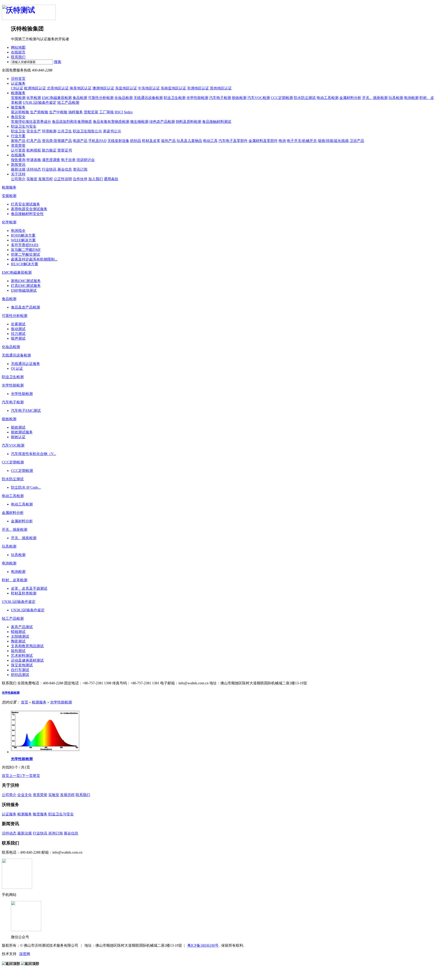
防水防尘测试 (305, 98)
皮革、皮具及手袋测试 (29, 588)
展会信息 (64, 169)
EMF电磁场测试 (24, 290)
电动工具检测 (327, 98)
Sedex (128, 112)
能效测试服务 (22, 432)
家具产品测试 (22, 627)
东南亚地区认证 (173, 88)
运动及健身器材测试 (27, 660)
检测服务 (18, 93)
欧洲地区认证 (35, 88)
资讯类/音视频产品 (57, 141)
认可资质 (18, 150)
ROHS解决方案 (23, 235)
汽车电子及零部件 (233, 141)
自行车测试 (20, 670)
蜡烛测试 (18, 632)
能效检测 (239, 98)
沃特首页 (18, 79)
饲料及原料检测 (188, 122)
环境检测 (49, 131)
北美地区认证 (58, 88)
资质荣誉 (18, 145)
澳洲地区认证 (103, 88)
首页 (24, 702)
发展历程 (45, 179)
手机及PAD (97, 141)
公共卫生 (64, 131)
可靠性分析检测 (101, 98)
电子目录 (68, 160)
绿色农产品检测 (162, 122)
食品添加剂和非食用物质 (72, 122)
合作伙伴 (80, 179)
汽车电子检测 (220, 98)
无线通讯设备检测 (148, 98)
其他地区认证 (221, 88)
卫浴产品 (357, 141)
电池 (282, 141)
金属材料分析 (350, 98)
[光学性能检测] (45, 752)
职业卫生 (18, 131)
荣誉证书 (64, 150)
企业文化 (24, 795)
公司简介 (18, 179)
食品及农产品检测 (25, 307)
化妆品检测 (123, 98)
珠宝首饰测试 (22, 665)
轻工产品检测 (68, 102)
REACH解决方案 (24, 264)
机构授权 (33, 150)
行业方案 (18, 136)
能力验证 (49, 150)
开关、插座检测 (375, 98)
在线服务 (18, 155)
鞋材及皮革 (151, 141)
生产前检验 (39, 112)
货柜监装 (91, 112)
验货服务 (18, 107)
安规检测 (18, 98)
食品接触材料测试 (216, 122)
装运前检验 (20, 112)
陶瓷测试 (18, 641)
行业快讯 (49, 169)
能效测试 (18, 427)
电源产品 (80, 141)
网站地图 (18, 47)
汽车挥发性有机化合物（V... (33, 454)
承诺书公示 (112, 131)
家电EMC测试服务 (26, 281)
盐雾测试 (18, 324)
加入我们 (95, 179)
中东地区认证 (149, 88)
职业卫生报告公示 (87, 131)
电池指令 (18, 231)
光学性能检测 (197, 98)
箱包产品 (168, 141)
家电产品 (18, 141)
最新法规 (18, 169)
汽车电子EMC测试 (26, 410)
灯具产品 (33, 141)
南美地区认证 (80, 88)
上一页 (14, 776)
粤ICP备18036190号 (202, 945)
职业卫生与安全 (23, 126)
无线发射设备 (118, 141)
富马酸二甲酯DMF (26, 250)
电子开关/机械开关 (302, 141)
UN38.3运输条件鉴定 (39, 102)
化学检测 (33, 98)
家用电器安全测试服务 (29, 209)
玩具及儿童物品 (189, 141)
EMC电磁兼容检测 (57, 98)
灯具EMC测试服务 (26, 286)
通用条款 (111, 179)
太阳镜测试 (20, 636)
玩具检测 (396, 98)
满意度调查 (51, 160)
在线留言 (18, 52)
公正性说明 (63, 179)
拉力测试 (18, 334)
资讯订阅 (80, 169)
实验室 (31, 179)
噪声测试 (18, 338)
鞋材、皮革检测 (14, 580)
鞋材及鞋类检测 (23, 593)
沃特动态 (33, 169)
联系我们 (18, 57)
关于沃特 (18, 174)
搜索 (57, 62)
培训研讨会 (85, 160)
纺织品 (135, 141)
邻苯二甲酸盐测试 (25, 254)
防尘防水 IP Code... (26, 487)
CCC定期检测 (282, 98)
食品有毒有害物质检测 (111, 122)
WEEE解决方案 (23, 240)
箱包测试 (18, 651)
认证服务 (18, 83)
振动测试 (18, 329)
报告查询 (18, 160)
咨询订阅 (55, 833)
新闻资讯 (18, 165)
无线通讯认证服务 (25, 364)
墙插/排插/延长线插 (333, 141)
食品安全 (18, 117)
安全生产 (33, 131)
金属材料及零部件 (263, 141)
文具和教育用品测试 (27, 646)
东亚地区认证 (126, 88)
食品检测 (80, 98)
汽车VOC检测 (258, 98)
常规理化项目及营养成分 (31, 122)
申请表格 (33, 160)
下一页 (27, 776)
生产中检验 (58, 112)
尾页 (36, 776)
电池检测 (411, 98)
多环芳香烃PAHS (24, 245)
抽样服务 (75, 112)
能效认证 (18, 437)
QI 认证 (17, 368)
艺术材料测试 (22, 655)
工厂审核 (106, 112)
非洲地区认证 (198, 88)
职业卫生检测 (174, 98)
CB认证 (17, 88)
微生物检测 (139, 122)
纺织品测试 (20, 675)
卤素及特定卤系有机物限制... (34, 259)
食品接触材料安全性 (27, 214)
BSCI (119, 112)
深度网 (24, 954)
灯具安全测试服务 (25, 204)
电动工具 (210, 141)
